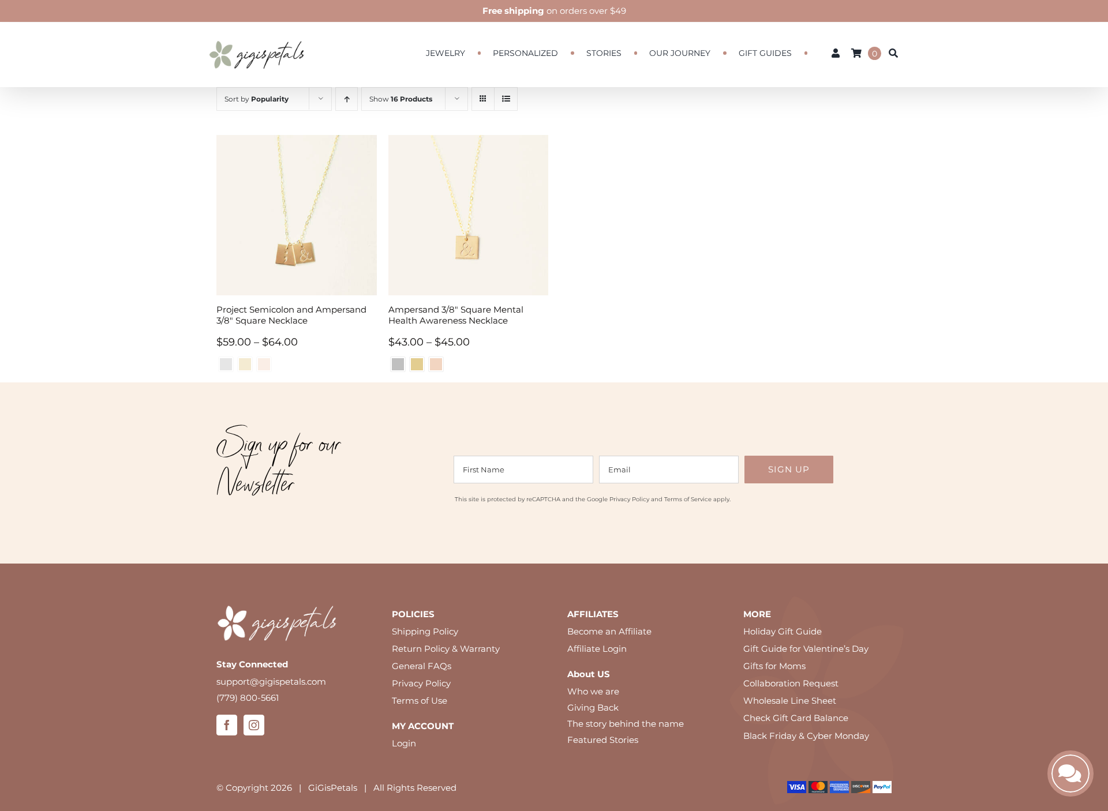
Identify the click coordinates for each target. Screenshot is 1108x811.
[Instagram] (254, 725)
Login (404, 743)
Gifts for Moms (774, 665)
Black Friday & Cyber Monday (806, 735)
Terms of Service (688, 499)
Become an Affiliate (609, 631)
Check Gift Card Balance (795, 717)
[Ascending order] (346, 99)
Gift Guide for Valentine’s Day (806, 648)
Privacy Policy (629, 499)
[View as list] (506, 99)
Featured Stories (602, 739)
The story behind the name (625, 723)
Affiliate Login (597, 648)
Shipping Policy (425, 631)
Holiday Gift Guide (782, 631)
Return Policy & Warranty (446, 648)
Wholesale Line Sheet (789, 700)
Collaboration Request (791, 683)
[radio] (398, 364)
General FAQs (421, 665)
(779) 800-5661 (247, 697)
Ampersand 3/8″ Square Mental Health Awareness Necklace (455, 315)
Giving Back (593, 707)
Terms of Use (419, 700)
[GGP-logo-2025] (257, 35)
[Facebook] (226, 725)
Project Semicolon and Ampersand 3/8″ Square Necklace (291, 315)
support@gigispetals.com (271, 681)
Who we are (593, 691)
